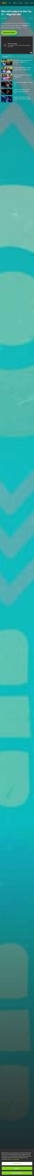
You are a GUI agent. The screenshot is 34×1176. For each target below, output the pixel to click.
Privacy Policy (15, 1159)
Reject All (16, 1168)
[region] (17, 1162)
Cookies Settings (17, 1163)
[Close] (32, 1150)
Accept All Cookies (17, 1173)
